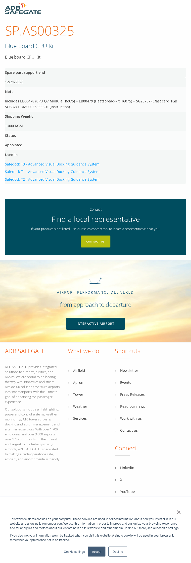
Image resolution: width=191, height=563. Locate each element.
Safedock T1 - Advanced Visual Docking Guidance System (52, 171)
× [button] (179, 510)
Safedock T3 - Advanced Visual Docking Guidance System (52, 164)
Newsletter (129, 370)
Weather (80, 406)
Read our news (132, 406)
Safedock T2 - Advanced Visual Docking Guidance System (52, 179)
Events (125, 382)
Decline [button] (118, 551)
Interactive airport (96, 324)
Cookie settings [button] (74, 551)
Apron (78, 382)
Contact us (95, 241)
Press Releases (132, 394)
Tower (78, 394)
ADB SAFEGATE (16, 367)
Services (80, 418)
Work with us (131, 418)
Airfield (79, 370)
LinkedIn (127, 467)
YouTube (127, 491)
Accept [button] (96, 551)
